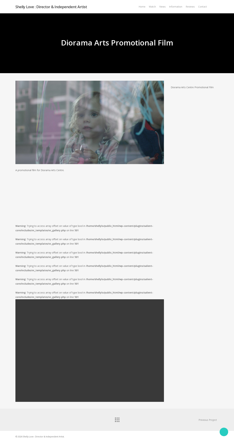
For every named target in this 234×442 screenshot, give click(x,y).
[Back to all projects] (117, 419)
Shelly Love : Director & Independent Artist (51, 7)
